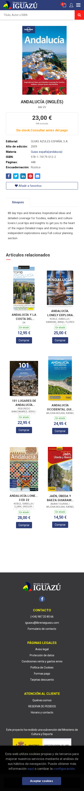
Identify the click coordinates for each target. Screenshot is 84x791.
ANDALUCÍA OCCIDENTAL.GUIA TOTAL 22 (60, 407)
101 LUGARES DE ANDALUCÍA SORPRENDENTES (24, 403)
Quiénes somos (42, 700)
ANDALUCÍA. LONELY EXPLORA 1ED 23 (60, 313)
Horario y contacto (42, 712)
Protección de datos (42, 655)
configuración (64, 769)
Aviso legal (42, 649)
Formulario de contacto (42, 628)
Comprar (24, 340)
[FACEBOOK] (42, 599)
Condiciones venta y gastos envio (42, 661)
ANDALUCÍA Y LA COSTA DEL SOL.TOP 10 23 (24, 317)
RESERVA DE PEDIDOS (42, 706)
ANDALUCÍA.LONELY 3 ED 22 (24, 498)
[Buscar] (79, 15)
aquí (30, 769)
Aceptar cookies (41, 781)
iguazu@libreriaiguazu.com (42, 622)
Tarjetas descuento (42, 679)
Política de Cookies (42, 667)
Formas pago (42, 673)
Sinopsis (18, 202)
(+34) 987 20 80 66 (42, 616)
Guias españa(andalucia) (46, 152)
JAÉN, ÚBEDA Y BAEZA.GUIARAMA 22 (60, 498)
